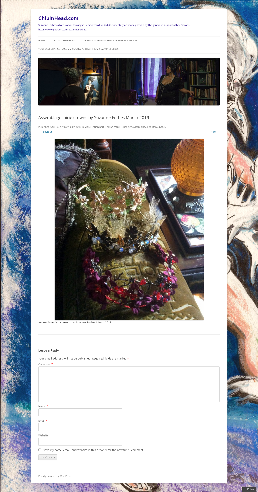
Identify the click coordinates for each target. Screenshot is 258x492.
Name (43, 406)
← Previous (45, 131)
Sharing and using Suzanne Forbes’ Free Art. (110, 40)
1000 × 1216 (74, 127)
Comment (45, 364)
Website (43, 435)
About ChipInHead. (64, 40)
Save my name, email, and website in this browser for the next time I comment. (93, 450)
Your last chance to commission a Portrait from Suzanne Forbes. (78, 48)
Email (43, 420)
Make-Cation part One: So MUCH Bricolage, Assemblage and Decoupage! (124, 127)
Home (41, 40)
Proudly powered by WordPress (54, 476)
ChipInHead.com (58, 18)
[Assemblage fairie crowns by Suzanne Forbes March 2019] (129, 229)
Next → (215, 131)
